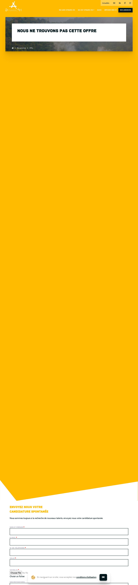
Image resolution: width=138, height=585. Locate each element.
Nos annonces (125, 10)
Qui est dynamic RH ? (86, 10)
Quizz (99, 10)
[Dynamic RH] (13, 6)
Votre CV (14, 570)
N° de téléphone (18, 548)
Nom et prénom (17, 527)
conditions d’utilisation (86, 577)
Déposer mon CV (110, 10)
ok (103, 577)
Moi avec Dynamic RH (67, 10)
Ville (13, 558)
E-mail (13, 538)
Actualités (105, 3)
